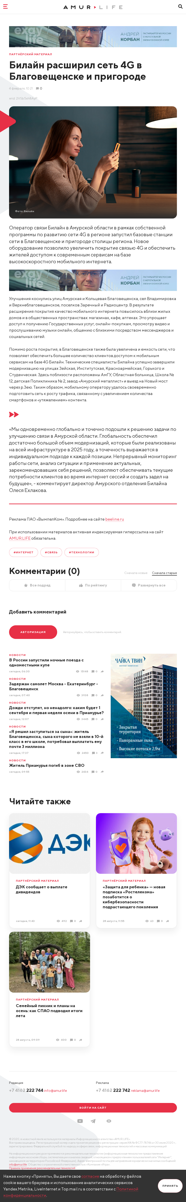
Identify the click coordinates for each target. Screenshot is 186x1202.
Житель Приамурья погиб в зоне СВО (46, 765)
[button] (109, 1121)
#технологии (81, 552)
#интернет (24, 552)
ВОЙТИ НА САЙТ (92, 1107)
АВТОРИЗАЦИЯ (33, 632)
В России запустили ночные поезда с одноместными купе (46, 662)
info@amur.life (55, 1090)
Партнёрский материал (30, 54)
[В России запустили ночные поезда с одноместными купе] (103, 671)
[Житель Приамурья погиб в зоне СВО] (103, 771)
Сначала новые (135, 573)
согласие (90, 1176)
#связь (51, 552)
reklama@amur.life (145, 1090)
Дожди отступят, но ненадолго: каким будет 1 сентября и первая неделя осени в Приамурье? (56, 710)
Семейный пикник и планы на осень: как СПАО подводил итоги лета (49, 1010)
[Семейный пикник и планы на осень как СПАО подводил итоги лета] (81, 1040)
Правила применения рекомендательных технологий (42, 1168)
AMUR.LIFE (20, 538)
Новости (17, 655)
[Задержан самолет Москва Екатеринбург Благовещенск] (103, 695)
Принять (170, 1185)
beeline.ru (114, 519)
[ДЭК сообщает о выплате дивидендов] (81, 921)
